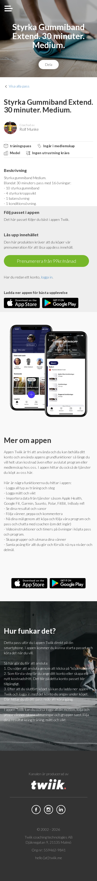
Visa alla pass (19, 86)
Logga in (47, 277)
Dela (48, 64)
